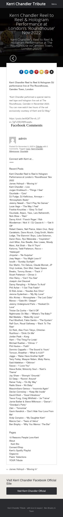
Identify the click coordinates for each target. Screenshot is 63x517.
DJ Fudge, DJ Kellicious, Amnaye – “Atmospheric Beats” (26, 198)
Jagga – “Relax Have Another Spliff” (26, 356)
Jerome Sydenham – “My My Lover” (26, 294)
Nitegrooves (14, 151)
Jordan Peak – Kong (19, 336)
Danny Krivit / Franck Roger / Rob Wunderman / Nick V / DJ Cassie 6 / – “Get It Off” (31, 222)
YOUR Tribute (16, 460)
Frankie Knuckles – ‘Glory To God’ (26, 209)
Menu (54, 4)
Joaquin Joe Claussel (19, 281)
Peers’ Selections (17, 456)
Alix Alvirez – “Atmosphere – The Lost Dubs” (31, 297)
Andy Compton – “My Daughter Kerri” (27, 417)
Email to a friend (42, 83)
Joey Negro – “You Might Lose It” (25, 258)
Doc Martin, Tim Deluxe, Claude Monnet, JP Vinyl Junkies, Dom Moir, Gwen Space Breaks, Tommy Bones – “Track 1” (30, 268)
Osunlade (24, 151)
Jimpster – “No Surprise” (21, 255)
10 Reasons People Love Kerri (24, 437)
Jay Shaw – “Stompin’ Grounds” (24, 375)
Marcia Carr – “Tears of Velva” (23, 421)
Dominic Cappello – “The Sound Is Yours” (29, 349)
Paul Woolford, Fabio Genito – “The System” (30, 320)
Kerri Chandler (37, 148)
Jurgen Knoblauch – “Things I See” (26, 190)
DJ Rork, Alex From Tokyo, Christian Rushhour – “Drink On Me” (27, 331)
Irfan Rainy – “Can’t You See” (23, 277)
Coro (28, 148)
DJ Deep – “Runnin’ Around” (22, 378)
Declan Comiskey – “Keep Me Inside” (27, 391)
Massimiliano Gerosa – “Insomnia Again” (29, 388)
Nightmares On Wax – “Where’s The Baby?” (30, 313)
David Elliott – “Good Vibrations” (24, 395)
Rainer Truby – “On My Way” (23, 382)
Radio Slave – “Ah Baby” (21, 385)
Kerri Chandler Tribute (26, 3)
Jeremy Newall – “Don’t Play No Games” (29, 203)
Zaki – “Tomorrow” (18, 408)
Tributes (39, 146)
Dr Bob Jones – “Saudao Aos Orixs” (26, 290)
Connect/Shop (16, 447)
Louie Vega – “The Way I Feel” (24, 206)
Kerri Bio (15, 443)
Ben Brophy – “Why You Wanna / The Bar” (29, 424)
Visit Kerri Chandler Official (31, 490)
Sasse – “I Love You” (19, 365)
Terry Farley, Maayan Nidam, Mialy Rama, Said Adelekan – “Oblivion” (29, 361)
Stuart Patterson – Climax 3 (22, 274)
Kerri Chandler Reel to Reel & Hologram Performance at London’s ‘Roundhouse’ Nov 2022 (30, 177)
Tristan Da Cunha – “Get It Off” (24, 310)
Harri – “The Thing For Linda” (23, 339)
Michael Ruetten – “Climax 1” (23, 342)
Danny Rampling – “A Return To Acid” (27, 284)
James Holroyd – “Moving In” (23, 183)
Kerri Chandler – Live (19, 186)
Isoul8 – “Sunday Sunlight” (22, 261)
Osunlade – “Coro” (18, 193)
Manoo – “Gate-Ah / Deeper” (23, 300)
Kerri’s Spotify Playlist (20, 450)
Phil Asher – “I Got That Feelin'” (24, 287)
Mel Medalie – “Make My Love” (24, 316)
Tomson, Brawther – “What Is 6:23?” (26, 352)
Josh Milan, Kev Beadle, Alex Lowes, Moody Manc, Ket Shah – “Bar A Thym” (31, 243)
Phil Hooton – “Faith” (19, 346)
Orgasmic (14, 453)
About (12, 440)
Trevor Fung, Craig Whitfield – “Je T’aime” (29, 398)
